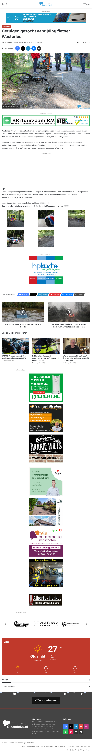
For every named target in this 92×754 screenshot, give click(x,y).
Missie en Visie (60, 746)
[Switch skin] (7, 4)
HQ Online (30, 743)
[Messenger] (33, 48)
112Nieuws (6, 26)
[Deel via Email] (39, 48)
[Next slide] (86, 624)
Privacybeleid (48, 746)
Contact (87, 746)
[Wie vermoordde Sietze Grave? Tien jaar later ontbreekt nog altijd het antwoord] (76, 346)
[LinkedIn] (28, 48)
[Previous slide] (5, 624)
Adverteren (31, 746)
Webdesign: (22, 743)
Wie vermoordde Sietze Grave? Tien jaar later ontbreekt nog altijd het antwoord (76, 358)
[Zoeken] (3, 4)
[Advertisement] (46, 171)
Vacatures (79, 746)
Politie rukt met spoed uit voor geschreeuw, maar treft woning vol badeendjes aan (45, 358)
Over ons (39, 746)
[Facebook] (17, 48)
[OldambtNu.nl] (46, 4)
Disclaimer (70, 746)
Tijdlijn (23, 746)
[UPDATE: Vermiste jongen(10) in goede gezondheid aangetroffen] (15, 346)
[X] (23, 48)
